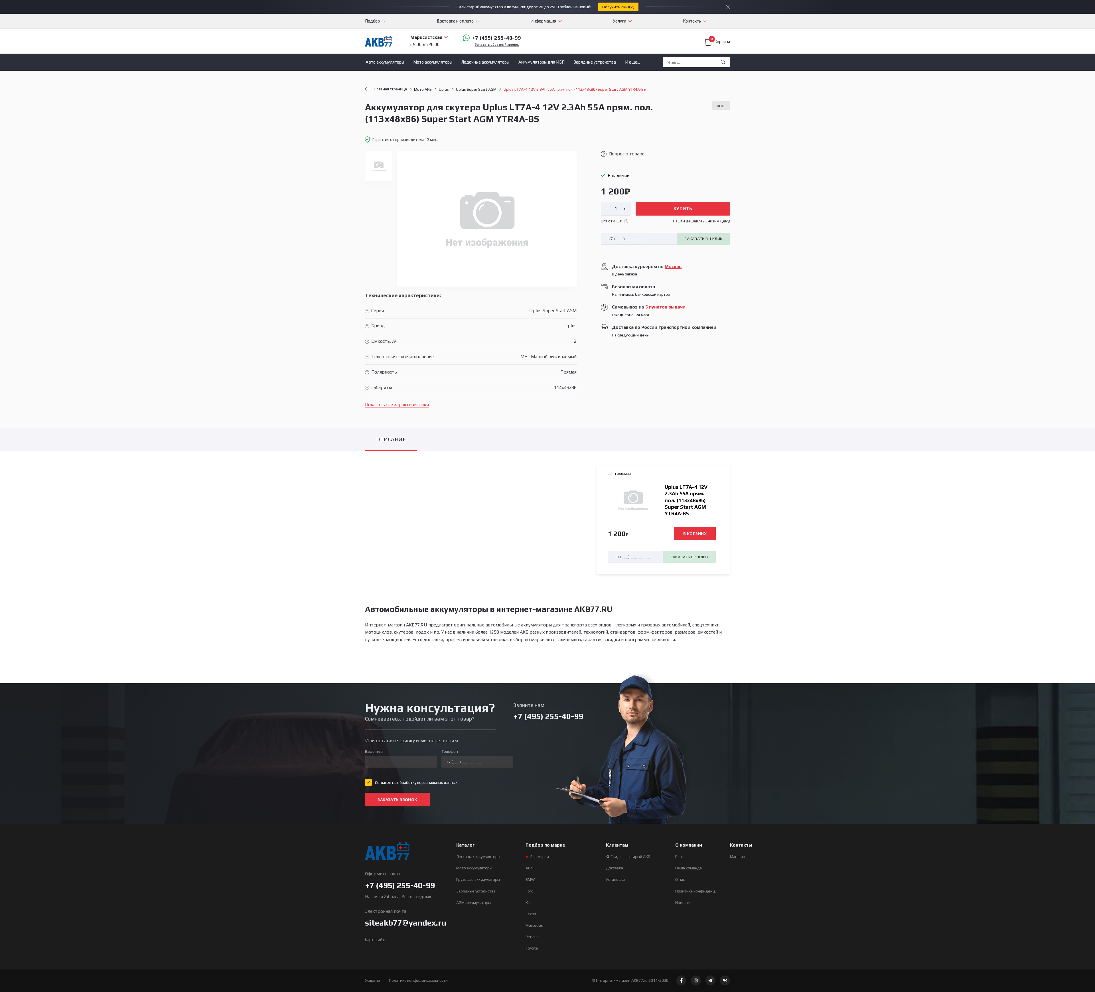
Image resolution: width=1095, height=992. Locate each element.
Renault (532, 936)
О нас (680, 879)
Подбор (372, 21)
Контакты (692, 21)
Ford (530, 891)
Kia (528, 902)
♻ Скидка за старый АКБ (628, 856)
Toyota (532, 948)
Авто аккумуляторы (385, 62)
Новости (683, 902)
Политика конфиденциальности (418, 980)
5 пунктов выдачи (665, 307)
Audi (530, 868)
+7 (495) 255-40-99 (496, 38)
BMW (530, 879)
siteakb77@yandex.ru (405, 922)
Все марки (537, 856)
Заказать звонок (397, 799)
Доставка (614, 868)
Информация (543, 21)
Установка (615, 879)
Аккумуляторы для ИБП (541, 62)
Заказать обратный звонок (497, 44)
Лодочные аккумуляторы (485, 62)
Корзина (720, 41)
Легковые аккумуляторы (478, 856)
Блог (679, 856)
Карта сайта (375, 939)
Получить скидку (618, 7)
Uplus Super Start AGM (476, 89)
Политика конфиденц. (695, 891)
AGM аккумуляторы (473, 902)
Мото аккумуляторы (432, 62)
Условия (372, 980)
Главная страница (390, 89)
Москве (673, 266)
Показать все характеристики (397, 404)
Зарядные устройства (595, 62)
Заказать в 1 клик (703, 238)
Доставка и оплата (455, 21)
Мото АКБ (423, 89)
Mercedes (534, 925)
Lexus (531, 914)
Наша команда (688, 868)
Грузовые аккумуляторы (478, 879)
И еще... (632, 62)
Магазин (737, 856)
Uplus (444, 89)
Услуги (619, 21)
